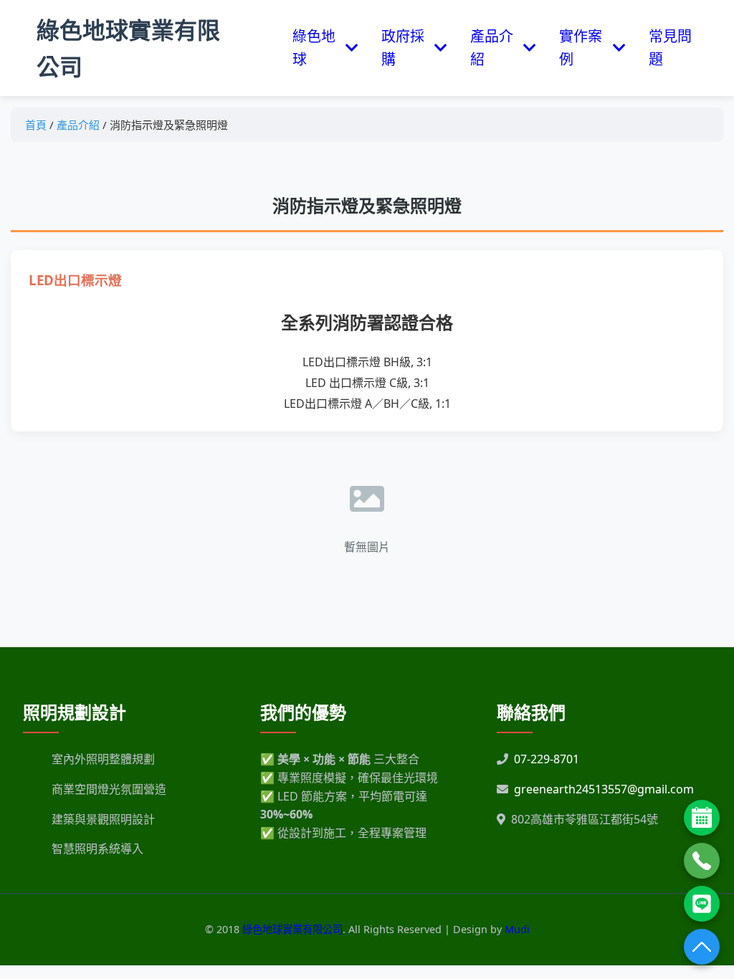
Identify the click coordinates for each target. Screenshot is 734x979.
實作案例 (580, 48)
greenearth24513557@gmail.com (604, 789)
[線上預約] (702, 818)
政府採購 (402, 48)
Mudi (517, 929)
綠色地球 (313, 48)
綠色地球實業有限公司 (128, 48)
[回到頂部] (702, 947)
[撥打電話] (702, 861)
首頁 (36, 125)
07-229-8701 (546, 759)
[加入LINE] (702, 904)
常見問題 (670, 48)
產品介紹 (491, 48)
